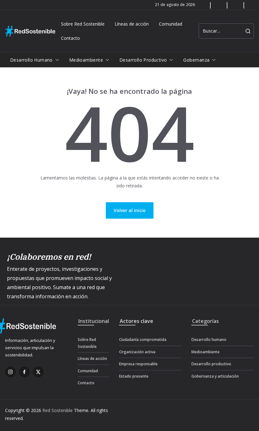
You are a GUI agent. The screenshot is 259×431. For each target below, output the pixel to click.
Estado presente (133, 376)
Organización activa (137, 352)
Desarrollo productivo (143, 60)
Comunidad (170, 24)
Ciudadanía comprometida (142, 339)
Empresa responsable (138, 364)
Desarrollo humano (31, 60)
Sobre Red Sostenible (83, 24)
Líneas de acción (132, 24)
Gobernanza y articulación (215, 376)
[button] (56, 60)
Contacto (70, 38)
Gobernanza (196, 60)
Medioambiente (86, 60)
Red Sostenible (57, 410)
